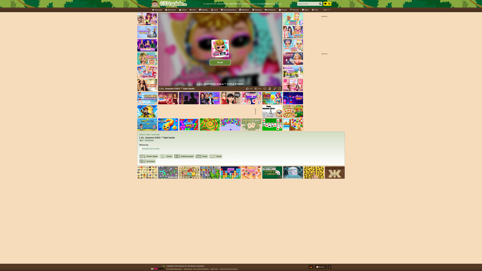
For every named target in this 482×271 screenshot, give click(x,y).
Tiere (316, 10)
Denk (216, 10)
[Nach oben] (329, 267)
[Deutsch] (311, 267)
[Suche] (320, 4)
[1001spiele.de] (169, 4)
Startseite (158, 10)
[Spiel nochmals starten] (269, 88)
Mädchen (245, 10)
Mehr (325, 10)
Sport (306, 10)
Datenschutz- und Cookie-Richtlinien (196, 269)
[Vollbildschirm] (279, 88)
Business (321, 267)
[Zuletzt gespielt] (329, 4)
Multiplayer (271, 10)
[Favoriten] (325, 4)
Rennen (295, 10)
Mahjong (258, 10)
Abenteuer (172, 10)
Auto (194, 10)
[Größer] (274, 88)
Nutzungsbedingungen (174, 269)
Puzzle (284, 10)
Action (184, 10)
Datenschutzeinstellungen (229, 269)
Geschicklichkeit (229, 10)
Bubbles (204, 10)
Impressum (214, 269)
